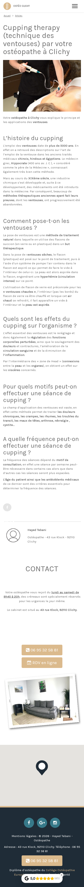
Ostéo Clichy (21, 5)
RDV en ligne (44, 662)
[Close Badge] (62, 875)
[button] (42, 768)
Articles (18, 15)
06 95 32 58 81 (44, 650)
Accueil (7, 15)
